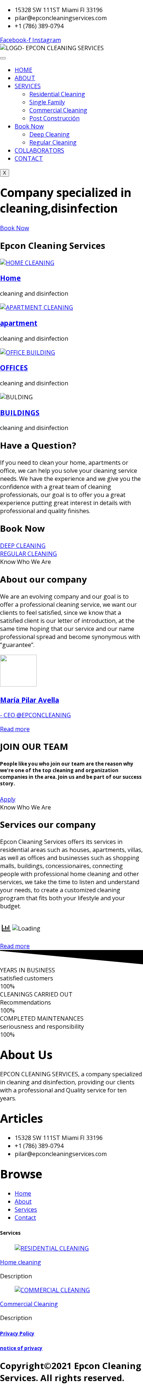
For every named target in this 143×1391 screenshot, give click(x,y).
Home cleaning (20, 1262)
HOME (23, 70)
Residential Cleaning (57, 94)
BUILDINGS (20, 412)
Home (10, 278)
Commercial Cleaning (58, 110)
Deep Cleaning (49, 134)
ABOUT (25, 78)
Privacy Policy (17, 1333)
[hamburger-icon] (3, 58)
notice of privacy (21, 1348)
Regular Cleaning (53, 142)
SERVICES (28, 86)
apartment (18, 323)
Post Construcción (54, 118)
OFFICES (14, 367)
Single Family (47, 102)
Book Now (29, 126)
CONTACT (29, 158)
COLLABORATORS (39, 150)
